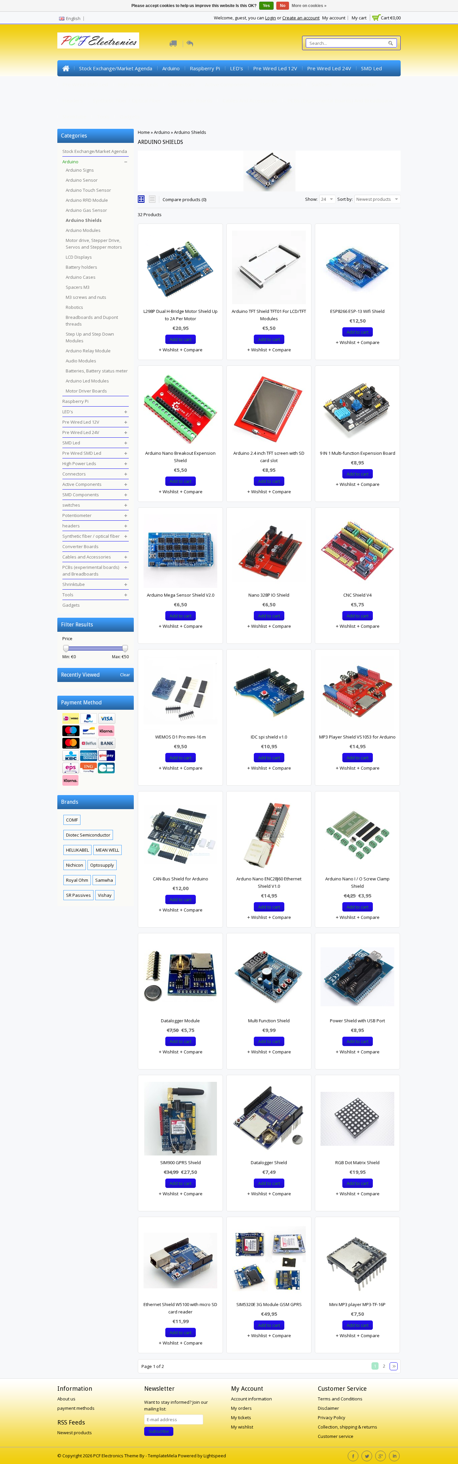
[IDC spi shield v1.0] (269, 694)
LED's (236, 68)
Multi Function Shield (269, 1021)
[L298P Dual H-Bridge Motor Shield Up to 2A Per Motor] (180, 269)
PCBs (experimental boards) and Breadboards (341, 100)
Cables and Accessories (250, 100)
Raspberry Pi (205, 68)
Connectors (181, 84)
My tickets (241, 1417)
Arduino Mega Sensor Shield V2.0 (180, 595)
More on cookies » (309, 5)
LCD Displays (79, 257)
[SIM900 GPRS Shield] (180, 1120)
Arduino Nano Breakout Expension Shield (180, 456)
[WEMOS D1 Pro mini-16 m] (180, 694)
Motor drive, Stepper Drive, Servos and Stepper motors (94, 243)
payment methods (76, 1408)
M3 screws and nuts (86, 297)
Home (65, 68)
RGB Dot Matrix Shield (357, 1162)
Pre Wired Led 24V (329, 68)
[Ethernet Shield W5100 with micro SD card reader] (180, 1262)
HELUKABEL (77, 850)
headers (72, 100)
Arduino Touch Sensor (88, 190)
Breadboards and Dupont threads (92, 320)
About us (66, 1399)
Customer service (335, 1436)
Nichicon (74, 865)
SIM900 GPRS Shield (180, 1162)
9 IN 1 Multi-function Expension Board (357, 453)
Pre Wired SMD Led (85, 84)
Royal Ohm (77, 880)
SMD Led (371, 68)
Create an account (301, 18)
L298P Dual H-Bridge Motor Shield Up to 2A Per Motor (181, 315)
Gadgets (130, 116)
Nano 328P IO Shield (268, 595)
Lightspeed (215, 1456)
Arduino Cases (81, 277)
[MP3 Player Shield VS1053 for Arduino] (357, 694)
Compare (193, 350)
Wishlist (170, 350)
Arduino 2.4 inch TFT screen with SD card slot (268, 456)
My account (333, 18)
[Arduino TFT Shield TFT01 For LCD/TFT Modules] (269, 269)
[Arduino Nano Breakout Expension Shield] (180, 410)
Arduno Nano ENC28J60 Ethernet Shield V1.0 (268, 882)
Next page (393, 1366)
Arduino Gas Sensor (86, 210)
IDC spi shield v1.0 (269, 737)
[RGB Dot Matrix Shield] (357, 1120)
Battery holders (81, 267)
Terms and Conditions (340, 1399)
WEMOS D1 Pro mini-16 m (180, 737)
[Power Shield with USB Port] (357, 978)
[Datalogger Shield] (269, 1120)
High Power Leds (138, 84)
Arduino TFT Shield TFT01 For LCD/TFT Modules (269, 315)
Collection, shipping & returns (347, 1427)
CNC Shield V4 (357, 595)
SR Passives (78, 895)
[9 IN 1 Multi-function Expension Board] (357, 410)
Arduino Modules (83, 230)
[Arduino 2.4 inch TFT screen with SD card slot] (269, 410)
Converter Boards (192, 100)
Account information (251, 1399)
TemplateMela (163, 1456)
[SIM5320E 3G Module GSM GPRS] (269, 1262)
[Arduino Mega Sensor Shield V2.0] (180, 552)
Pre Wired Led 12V (275, 68)
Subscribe (159, 1431)
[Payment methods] (95, 750)
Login (270, 18)
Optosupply (102, 865)
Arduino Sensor (82, 180)
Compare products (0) (184, 199)
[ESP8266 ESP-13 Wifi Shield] (357, 269)
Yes (266, 5)
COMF (72, 820)
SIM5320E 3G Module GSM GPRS (269, 1304)
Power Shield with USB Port (357, 1021)
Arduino (171, 68)
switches (321, 84)
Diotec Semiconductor (88, 835)
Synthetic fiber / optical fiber (127, 100)
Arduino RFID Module (87, 200)
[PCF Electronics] (98, 40)
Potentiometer (359, 84)
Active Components (227, 84)
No (282, 5)
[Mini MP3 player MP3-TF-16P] (357, 1262)
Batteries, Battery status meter (97, 371)
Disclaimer (328, 1408)
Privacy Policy (331, 1417)
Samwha (104, 880)
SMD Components (280, 84)
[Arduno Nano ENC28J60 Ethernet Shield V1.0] (269, 836)
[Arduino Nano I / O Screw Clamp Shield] (357, 836)
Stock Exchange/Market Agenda (115, 68)
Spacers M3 (78, 287)
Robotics (74, 307)
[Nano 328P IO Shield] (269, 552)
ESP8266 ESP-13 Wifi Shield (357, 311)
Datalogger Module (180, 1021)
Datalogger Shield (269, 1162)
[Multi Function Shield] (269, 978)
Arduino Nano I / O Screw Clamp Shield (357, 882)
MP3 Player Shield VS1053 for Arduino (357, 737)
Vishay (105, 895)
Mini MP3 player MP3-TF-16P (357, 1304)
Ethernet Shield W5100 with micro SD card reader (180, 1308)
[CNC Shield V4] (357, 552)
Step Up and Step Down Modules (90, 337)
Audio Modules (81, 361)
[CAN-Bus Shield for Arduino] (180, 836)
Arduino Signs (80, 170)
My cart (359, 18)
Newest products (74, 1433)
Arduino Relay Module (88, 351)
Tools (103, 116)
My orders (241, 1408)
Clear (125, 674)
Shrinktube (74, 116)
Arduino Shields (190, 132)
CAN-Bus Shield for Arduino (180, 879)
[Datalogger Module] (180, 978)
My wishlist (242, 1427)
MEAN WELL (107, 850)
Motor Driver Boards (86, 391)
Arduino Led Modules (87, 381)
